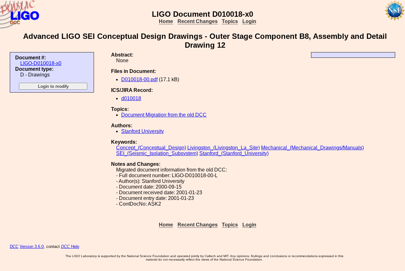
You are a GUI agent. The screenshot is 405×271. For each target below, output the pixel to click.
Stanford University (142, 131)
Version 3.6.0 (32, 246)
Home (166, 21)
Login (249, 21)
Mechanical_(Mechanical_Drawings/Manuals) (312, 147)
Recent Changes (198, 21)
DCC (14, 246)
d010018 (131, 98)
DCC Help (70, 246)
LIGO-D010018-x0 (40, 63)
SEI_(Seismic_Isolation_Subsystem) (157, 153)
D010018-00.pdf (139, 79)
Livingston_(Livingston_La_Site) (223, 147)
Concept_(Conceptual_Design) (151, 147)
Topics (230, 21)
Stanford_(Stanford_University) (234, 153)
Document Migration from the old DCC (164, 114)
